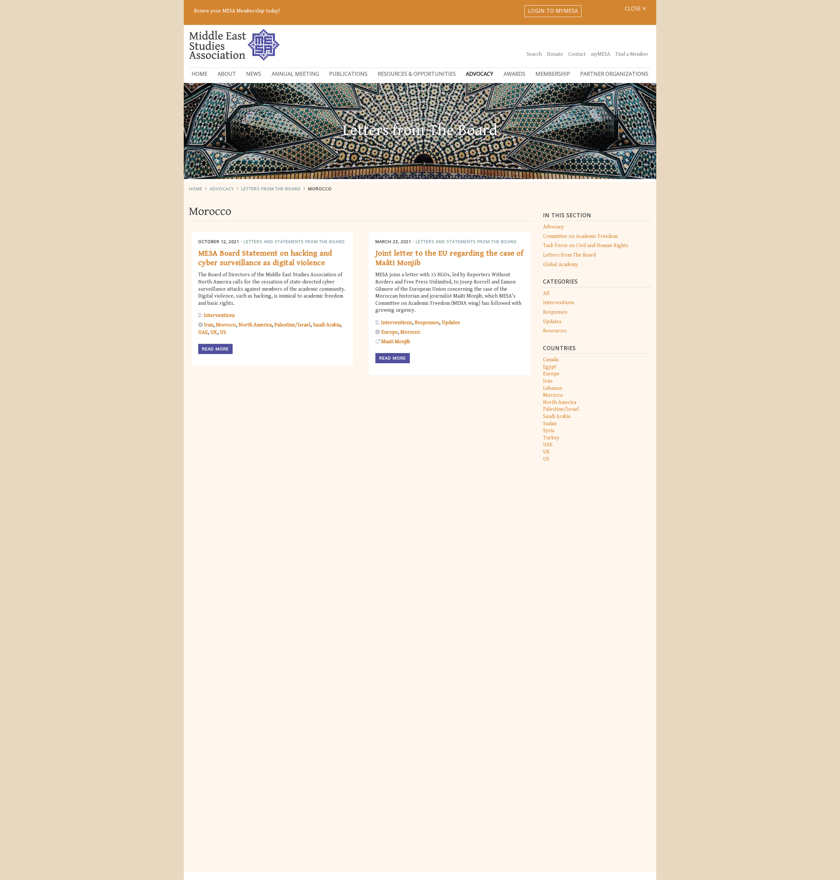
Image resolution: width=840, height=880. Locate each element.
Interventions (558, 303)
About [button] (227, 73)
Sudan (549, 424)
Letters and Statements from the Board (294, 241)
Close (633, 8)
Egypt (549, 367)
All (546, 293)
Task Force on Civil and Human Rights (585, 245)
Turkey (551, 438)
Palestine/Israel (561, 409)
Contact (577, 54)
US (546, 459)
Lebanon (552, 388)
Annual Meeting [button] (295, 73)
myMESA (600, 54)
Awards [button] (514, 73)
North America (559, 402)
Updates (552, 322)
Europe (551, 374)
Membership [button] (553, 73)
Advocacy (222, 189)
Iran (547, 381)
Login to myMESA (553, 10)
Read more (215, 349)
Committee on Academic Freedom (580, 236)
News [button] (253, 73)
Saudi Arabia (556, 416)
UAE (548, 445)
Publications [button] (348, 73)
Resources (555, 331)
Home (199, 73)
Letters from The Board (271, 189)
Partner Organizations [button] (614, 73)
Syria (548, 431)
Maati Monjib (395, 342)
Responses (555, 312)
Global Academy (560, 265)
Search (534, 54)
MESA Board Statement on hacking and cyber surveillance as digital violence (265, 258)
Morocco (320, 189)
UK (546, 452)
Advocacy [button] (479, 73)
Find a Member (632, 54)
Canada (550, 360)
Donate (555, 54)
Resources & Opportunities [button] (417, 73)
